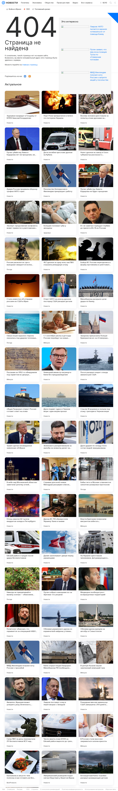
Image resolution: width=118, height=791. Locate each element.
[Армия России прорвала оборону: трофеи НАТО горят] (22, 181)
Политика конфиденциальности (72, 789)
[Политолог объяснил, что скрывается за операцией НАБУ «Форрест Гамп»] (22, 621)
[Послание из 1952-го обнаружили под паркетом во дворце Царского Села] (22, 364)
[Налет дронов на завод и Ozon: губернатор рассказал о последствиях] (96, 144)
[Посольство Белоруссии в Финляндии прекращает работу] (59, 181)
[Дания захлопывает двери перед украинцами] (59, 548)
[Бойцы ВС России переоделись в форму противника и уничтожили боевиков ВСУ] (96, 254)
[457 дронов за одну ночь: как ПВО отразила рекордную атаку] (59, 254)
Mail (3, 789)
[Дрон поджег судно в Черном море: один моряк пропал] (59, 401)
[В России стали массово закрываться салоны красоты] (96, 731)
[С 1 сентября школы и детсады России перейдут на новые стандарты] (59, 328)
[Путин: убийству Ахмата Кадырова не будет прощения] (96, 181)
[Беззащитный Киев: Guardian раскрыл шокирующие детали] (96, 768)
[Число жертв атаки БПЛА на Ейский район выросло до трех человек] (59, 731)
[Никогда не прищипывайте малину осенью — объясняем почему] (22, 584)
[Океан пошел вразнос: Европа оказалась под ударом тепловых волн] (22, 328)
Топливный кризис (42, 9)
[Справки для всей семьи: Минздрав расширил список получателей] (59, 474)
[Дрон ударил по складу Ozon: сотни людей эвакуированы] (96, 438)
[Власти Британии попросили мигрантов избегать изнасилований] (96, 511)
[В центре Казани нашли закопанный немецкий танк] (96, 658)
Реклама (19, 789)
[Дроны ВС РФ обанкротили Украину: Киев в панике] (59, 511)
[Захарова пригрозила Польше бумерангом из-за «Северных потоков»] (96, 328)
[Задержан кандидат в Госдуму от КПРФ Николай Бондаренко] (22, 108)
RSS (28, 789)
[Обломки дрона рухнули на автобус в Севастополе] (96, 621)
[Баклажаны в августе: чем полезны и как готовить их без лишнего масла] (22, 768)
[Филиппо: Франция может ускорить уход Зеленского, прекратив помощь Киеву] (22, 694)
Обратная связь (110, 789)
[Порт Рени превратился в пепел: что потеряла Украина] (59, 108)
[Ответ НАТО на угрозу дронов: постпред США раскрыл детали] (59, 291)
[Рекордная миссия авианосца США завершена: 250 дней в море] (96, 694)
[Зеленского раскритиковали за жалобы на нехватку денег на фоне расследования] (59, 438)
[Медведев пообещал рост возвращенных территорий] (96, 584)
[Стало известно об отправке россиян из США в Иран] (22, 291)
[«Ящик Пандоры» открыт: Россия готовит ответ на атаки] (22, 401)
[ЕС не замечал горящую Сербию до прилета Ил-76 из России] (96, 218)
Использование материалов (94, 789)
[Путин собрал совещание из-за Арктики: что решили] (59, 584)
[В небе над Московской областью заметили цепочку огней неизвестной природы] (22, 474)
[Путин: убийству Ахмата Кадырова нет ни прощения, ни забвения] (22, 144)
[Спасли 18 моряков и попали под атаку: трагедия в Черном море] (96, 401)
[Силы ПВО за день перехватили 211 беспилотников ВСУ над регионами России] (22, 731)
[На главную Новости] (11, 2)
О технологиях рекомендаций (50, 789)
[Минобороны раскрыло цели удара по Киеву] (96, 291)
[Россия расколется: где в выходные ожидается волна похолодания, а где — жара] (22, 254)
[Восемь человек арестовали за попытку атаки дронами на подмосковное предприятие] (96, 108)
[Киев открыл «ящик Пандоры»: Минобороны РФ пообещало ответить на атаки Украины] (59, 658)
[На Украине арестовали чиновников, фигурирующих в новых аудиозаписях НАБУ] (96, 548)
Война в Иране (15, 9)
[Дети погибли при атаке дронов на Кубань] (59, 144)
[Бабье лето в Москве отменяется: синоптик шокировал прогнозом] (96, 474)
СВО (28, 9)
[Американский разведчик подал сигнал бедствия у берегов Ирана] (59, 768)
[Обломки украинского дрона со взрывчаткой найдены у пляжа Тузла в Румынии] (59, 621)
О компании (11, 789)
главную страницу (29, 65)
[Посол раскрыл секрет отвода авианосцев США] (96, 364)
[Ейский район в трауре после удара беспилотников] (22, 548)
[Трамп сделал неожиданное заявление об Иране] (22, 438)
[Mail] (3, 2)
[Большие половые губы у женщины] (59, 218)
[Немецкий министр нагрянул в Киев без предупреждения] (59, 364)
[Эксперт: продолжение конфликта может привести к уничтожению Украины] (22, 218)
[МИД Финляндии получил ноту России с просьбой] (22, 658)
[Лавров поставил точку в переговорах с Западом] (59, 694)
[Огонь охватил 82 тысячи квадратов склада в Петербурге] (22, 511)
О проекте (34, 789)
